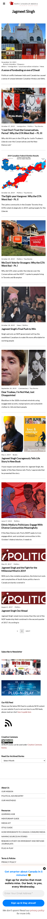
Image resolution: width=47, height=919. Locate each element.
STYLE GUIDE (7, 827)
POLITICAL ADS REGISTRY (12, 796)
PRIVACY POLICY (8, 862)
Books (15, 455)
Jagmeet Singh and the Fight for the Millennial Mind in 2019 (19, 569)
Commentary (23, 388)
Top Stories (39, 126)
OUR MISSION (7, 791)
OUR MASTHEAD (8, 800)
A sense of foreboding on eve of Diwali (20, 70)
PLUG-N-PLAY (7, 848)
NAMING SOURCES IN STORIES (14, 836)
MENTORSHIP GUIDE (10, 818)
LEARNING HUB (8, 814)
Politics (30, 126)
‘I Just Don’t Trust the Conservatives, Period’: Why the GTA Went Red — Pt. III (21, 131)
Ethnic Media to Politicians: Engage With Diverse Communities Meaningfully (22, 526)
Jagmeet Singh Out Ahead (14, 610)
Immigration (12, 66)
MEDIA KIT (6, 823)
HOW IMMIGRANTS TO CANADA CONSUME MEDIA (23, 832)
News (42, 66)
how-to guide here (24, 712)
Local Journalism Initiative (29, 66)
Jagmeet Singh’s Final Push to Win (18, 328)
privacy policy (37, 910)
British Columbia (9, 64)
